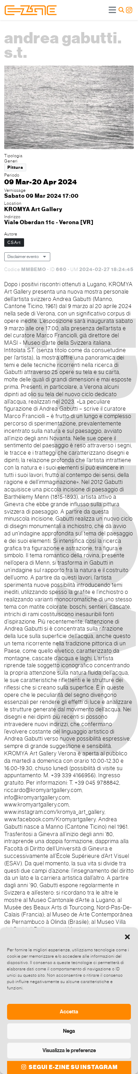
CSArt (14, 242)
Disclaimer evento (23, 256)
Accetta (69, 1011)
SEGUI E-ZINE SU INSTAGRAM (73, 1067)
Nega (69, 1031)
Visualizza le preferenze (69, 1050)
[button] (127, 936)
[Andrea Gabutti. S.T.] (69, 108)
